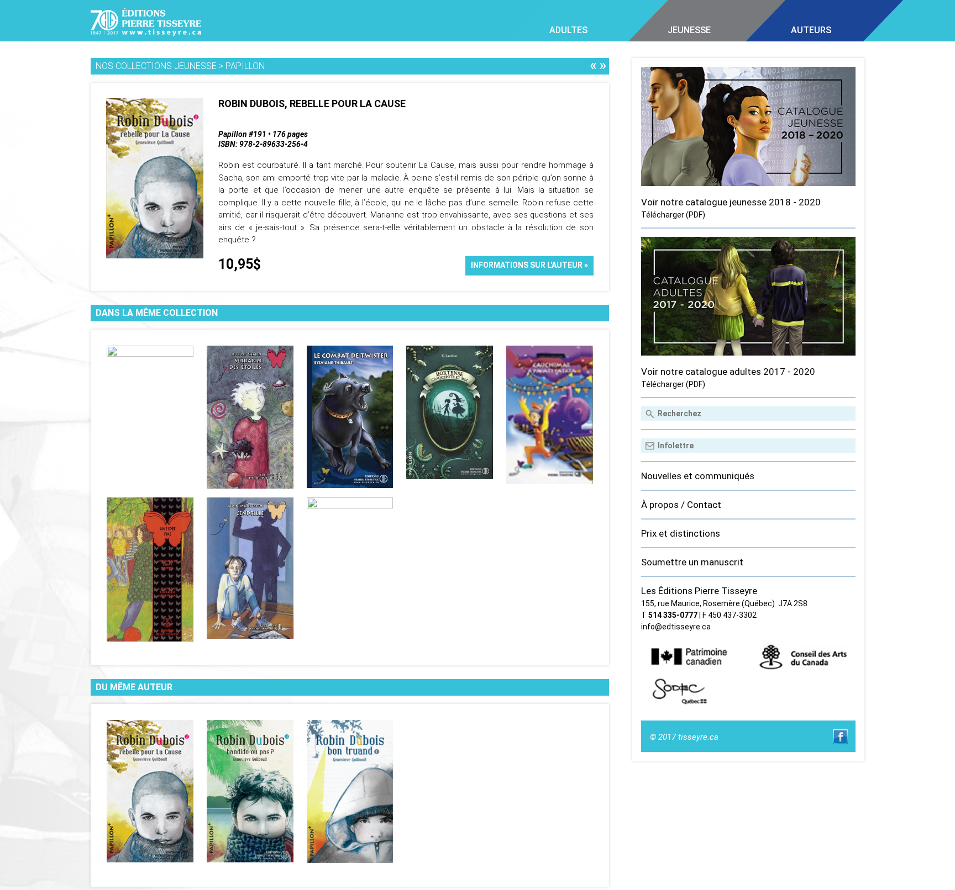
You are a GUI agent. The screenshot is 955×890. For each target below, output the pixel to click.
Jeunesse (689, 30)
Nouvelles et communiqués (697, 475)
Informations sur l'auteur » (529, 265)
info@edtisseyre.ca (676, 626)
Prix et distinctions (680, 533)
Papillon (245, 66)
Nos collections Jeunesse (156, 66)
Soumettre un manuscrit (692, 562)
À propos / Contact (681, 504)
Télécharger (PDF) (673, 214)
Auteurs (811, 30)
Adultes (568, 30)
